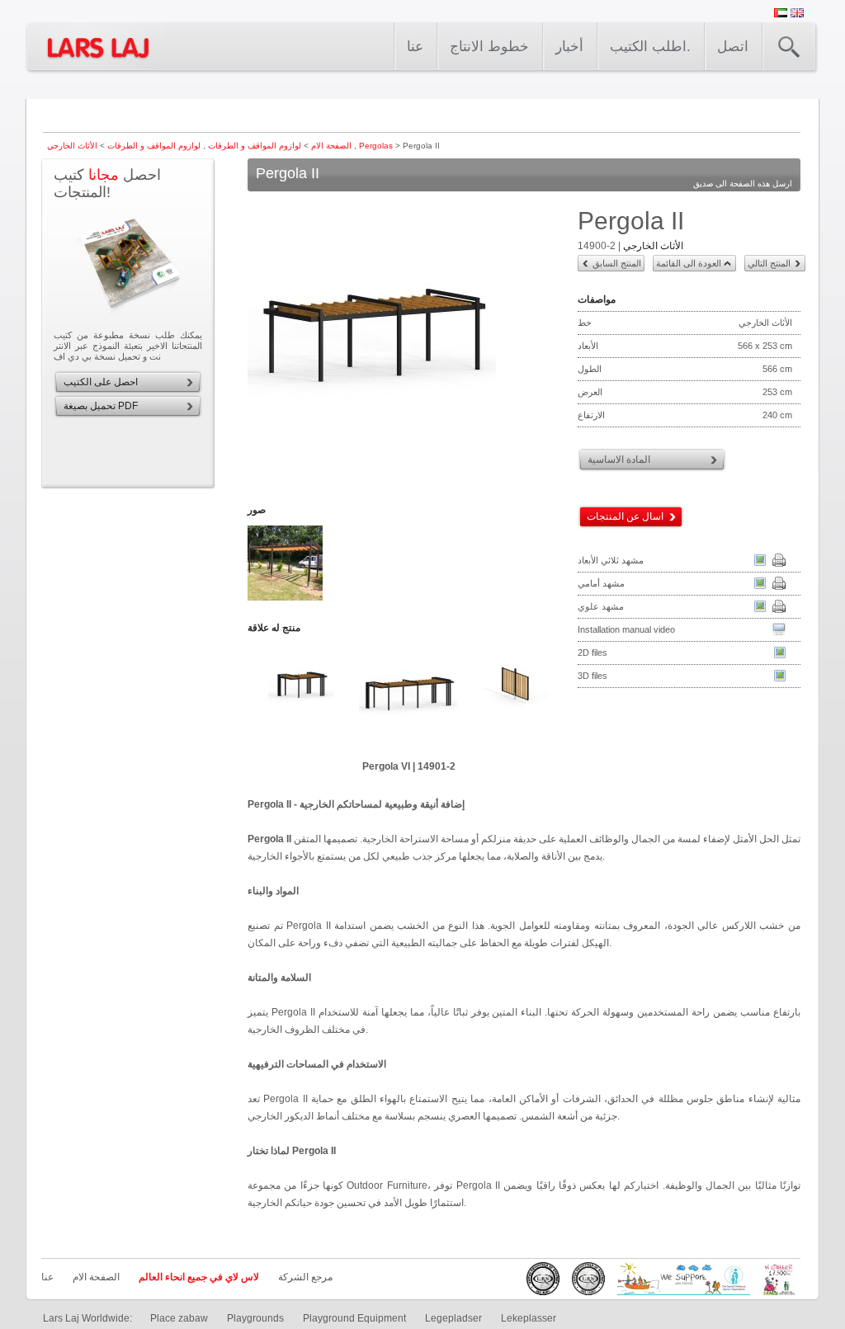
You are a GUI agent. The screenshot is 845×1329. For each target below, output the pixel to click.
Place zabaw (179, 1318)
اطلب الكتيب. (650, 46)
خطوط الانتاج (489, 46)
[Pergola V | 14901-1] (301, 697)
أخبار (569, 46)
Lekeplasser (528, 1318)
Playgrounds (255, 1318)
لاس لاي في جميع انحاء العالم (199, 1277)
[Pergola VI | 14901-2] (408, 697)
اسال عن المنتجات (625, 516)
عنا (415, 46)
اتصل (732, 46)
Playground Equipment (354, 1318)
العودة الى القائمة (688, 263)
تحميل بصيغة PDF (101, 406)
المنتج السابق (616, 263)
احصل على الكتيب (101, 382)
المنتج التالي (769, 263)
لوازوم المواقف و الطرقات (253, 145)
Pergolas (376, 145)
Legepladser (453, 1318)
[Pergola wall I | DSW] (515, 697)
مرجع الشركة (305, 1277)
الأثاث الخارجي (653, 246)
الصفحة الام (331, 145)
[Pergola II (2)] (286, 599)
